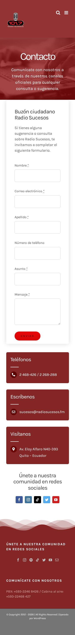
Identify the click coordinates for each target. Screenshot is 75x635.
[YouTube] (50, 560)
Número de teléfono (29, 243)
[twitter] (46, 499)
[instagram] (28, 499)
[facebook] (19, 499)
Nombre (22, 165)
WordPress (40, 618)
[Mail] (57, 560)
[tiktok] (37, 499)
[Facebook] (18, 560)
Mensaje (22, 294)
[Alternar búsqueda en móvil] (58, 12)
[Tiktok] (37, 560)
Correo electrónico (30, 191)
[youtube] (55, 499)
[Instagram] (24, 560)
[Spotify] (31, 560)
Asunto (21, 269)
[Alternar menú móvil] (66, 12)
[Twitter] (44, 560)
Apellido (22, 217)
